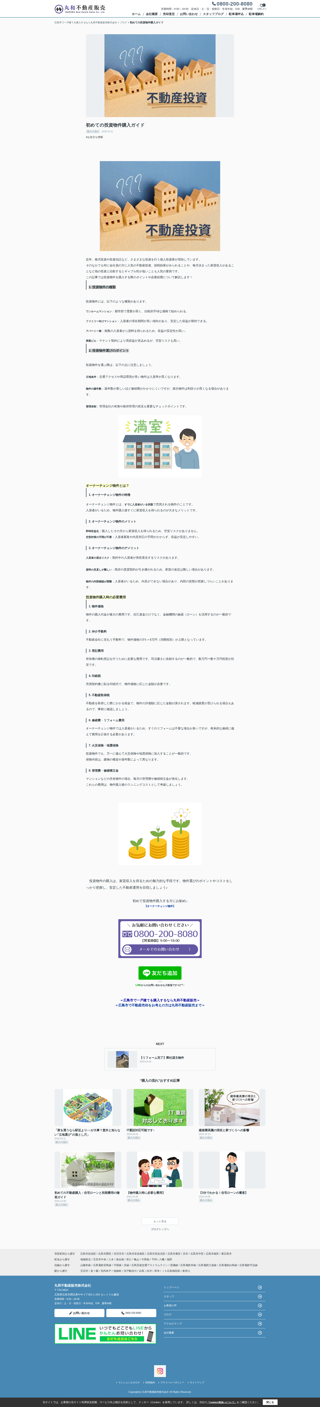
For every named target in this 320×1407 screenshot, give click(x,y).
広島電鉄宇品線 (248, 1265)
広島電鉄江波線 (207, 1265)
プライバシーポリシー (172, 1382)
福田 (169, 1259)
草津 (156, 1270)
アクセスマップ (173, 1323)
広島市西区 (104, 1253)
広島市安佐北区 (156, 1253)
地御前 (117, 1270)
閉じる (270, 1402)
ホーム (136, 14)
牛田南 (145, 1259)
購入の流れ (93, 131)
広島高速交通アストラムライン (150, 1265)
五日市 (84, 1270)
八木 (111, 1259)
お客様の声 (170, 1305)
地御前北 (85, 1259)
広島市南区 (212, 1253)
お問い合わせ (189, 14)
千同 (155, 1259)
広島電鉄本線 (188, 1265)
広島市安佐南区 (135, 1253)
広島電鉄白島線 (228, 1265)
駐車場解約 (256, 14)
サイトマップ (197, 1382)
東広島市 (226, 1253)
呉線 (127, 1265)
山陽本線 (85, 1265)
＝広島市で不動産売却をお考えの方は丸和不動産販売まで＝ (160, 1005)
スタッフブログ (213, 14)
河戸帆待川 (130, 1270)
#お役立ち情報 (94, 137)
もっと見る (160, 1221)
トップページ (171, 1287)
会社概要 (152, 14)
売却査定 (169, 14)
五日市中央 (100, 1259)
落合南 (120, 1259)
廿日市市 (119, 1253)
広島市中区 (197, 1253)
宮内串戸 (106, 1270)
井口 (129, 1259)
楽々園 (94, 1270)
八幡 (162, 1259)
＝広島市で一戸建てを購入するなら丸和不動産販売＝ (160, 1000)
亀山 (137, 1259)
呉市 (185, 1253)
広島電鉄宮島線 (102, 1265)
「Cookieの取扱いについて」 (222, 1402)
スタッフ (169, 1296)
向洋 (149, 1270)
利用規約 (150, 1382)
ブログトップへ (160, 1229)
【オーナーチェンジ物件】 (160, 906)
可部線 (118, 1265)
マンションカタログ (129, 1382)
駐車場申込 (236, 14)
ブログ (167, 1314)
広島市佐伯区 (88, 1253)
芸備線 (174, 1265)
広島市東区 (174, 1253)
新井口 (186, 1270)
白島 (141, 1270)
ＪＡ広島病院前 (171, 1270)
